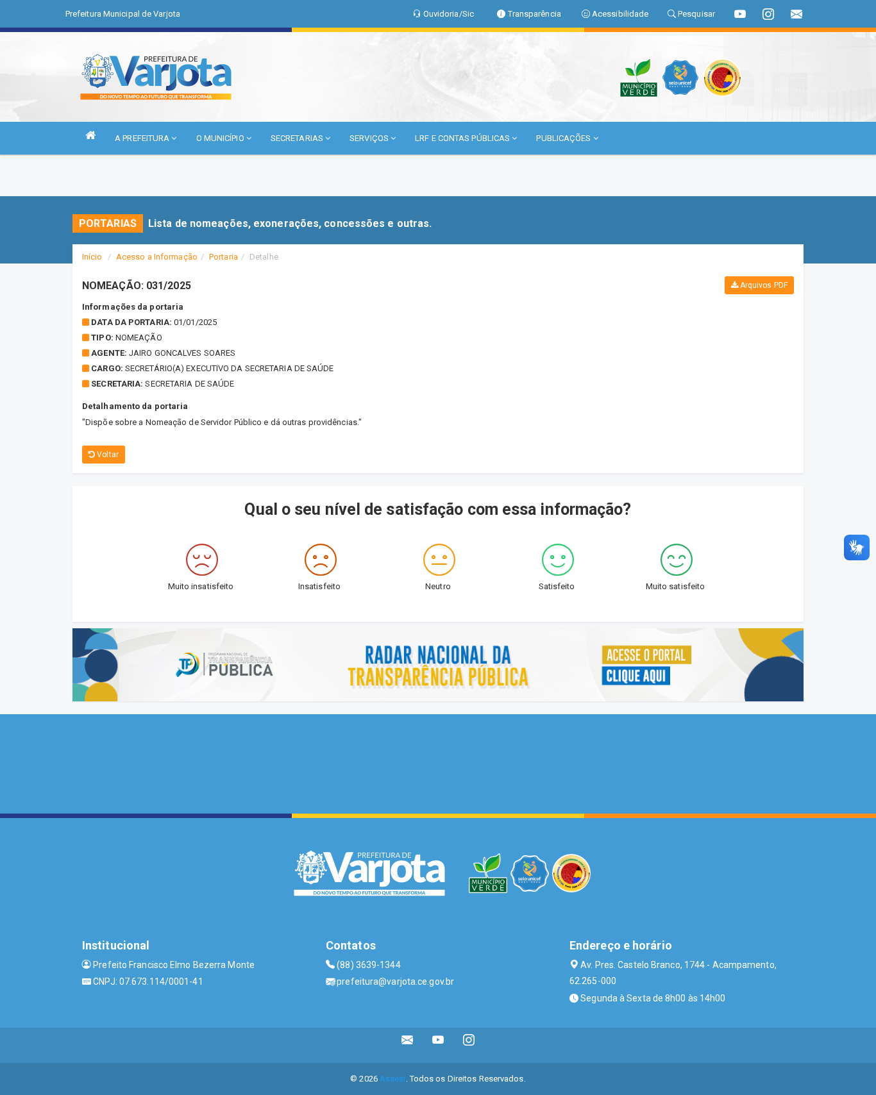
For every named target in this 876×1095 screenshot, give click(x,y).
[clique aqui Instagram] (469, 1045)
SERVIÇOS (370, 138)
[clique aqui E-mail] (407, 1045)
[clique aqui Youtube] (438, 1045)
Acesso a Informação (157, 257)
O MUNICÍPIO (221, 138)
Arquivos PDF (763, 285)
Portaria (223, 257)
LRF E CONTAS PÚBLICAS (463, 138)
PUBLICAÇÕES (564, 138)
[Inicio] (90, 135)
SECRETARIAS (298, 138)
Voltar (107, 454)
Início (92, 257)
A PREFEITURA (143, 138)
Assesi (393, 1078)
